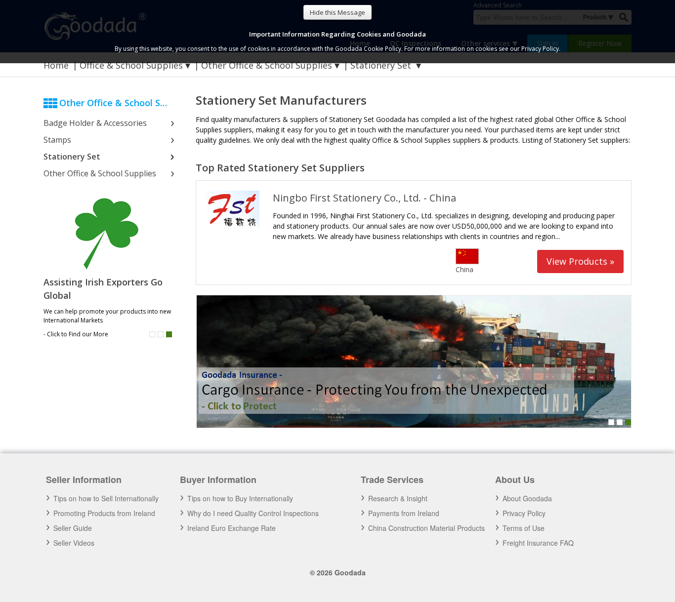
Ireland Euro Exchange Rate (231, 528)
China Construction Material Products (426, 528)
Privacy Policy (524, 513)
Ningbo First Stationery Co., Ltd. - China (364, 197)
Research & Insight (397, 498)
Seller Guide (72, 528)
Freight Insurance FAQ (538, 543)
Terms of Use (524, 528)
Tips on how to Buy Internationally (240, 498)
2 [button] (161, 334)
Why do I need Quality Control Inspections (253, 513)
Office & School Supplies (131, 65)
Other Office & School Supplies (266, 65)
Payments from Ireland (403, 513)
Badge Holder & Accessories (95, 123)
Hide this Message (337, 12)
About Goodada (527, 498)
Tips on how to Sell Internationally (106, 498)
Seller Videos (73, 543)
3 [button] (169, 334)
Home (56, 65)
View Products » (580, 261)
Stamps (57, 139)
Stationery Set (71, 156)
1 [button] (152, 334)
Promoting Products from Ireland (104, 513)
